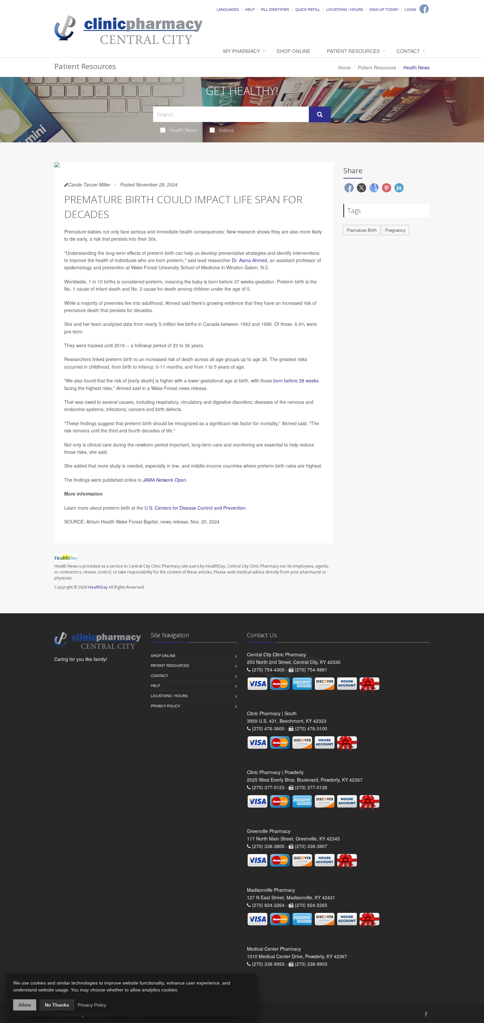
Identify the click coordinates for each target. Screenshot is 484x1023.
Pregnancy (395, 230)
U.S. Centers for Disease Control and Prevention (195, 507)
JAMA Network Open (164, 479)
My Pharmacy (241, 50)
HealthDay (98, 587)
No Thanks (57, 1005)
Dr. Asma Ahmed (249, 260)
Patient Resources (353, 50)
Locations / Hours (344, 9)
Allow (24, 1005)
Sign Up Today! (383, 9)
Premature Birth (362, 230)
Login (410, 9)
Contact (408, 50)
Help (250, 9)
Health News (183, 130)
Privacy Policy (165, 705)
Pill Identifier (275, 9)
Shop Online (293, 50)
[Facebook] (424, 8)
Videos (226, 130)
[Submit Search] (320, 114)
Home (344, 67)
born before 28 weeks (296, 380)
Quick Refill (307, 9)
